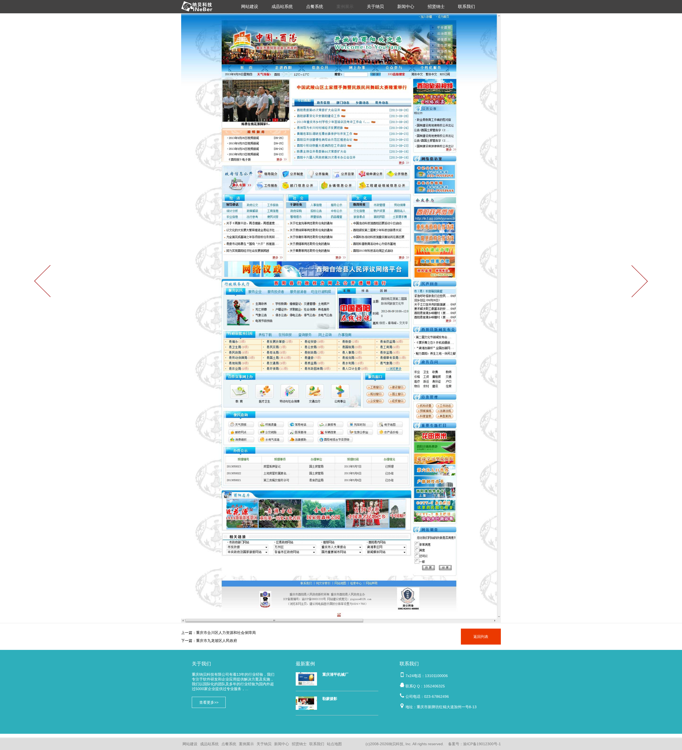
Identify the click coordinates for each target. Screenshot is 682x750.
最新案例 (305, 663)
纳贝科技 (395, 744)
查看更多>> (208, 702)
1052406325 (434, 686)
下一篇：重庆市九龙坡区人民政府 (209, 640)
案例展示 (345, 6)
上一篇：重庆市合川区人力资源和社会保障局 (218, 632)
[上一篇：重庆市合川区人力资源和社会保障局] (42, 281)
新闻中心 (405, 6)
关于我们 (201, 663)
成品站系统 (282, 6)
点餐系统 (314, 6)
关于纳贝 (375, 6)
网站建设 (249, 6)
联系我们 (466, 6)
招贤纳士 (436, 6)
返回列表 (480, 636)
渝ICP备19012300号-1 (482, 744)
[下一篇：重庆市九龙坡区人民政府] (639, 281)
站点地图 (334, 744)
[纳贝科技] (198, 12)
